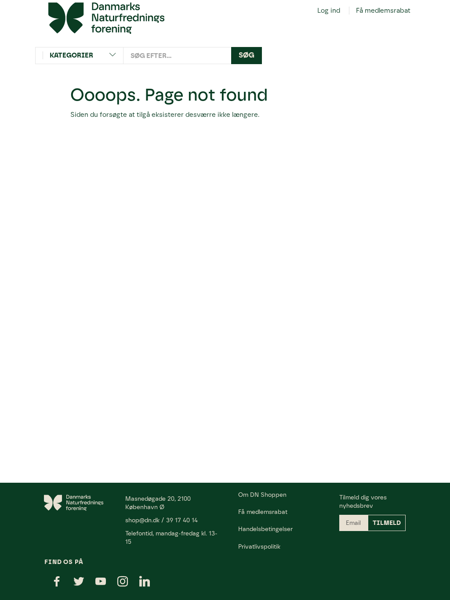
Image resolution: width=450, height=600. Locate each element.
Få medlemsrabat (383, 10)
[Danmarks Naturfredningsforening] (106, 17)
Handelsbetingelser (265, 528)
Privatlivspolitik (259, 546)
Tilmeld (387, 523)
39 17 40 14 (182, 520)
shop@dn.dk (142, 520)
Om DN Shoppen (262, 494)
